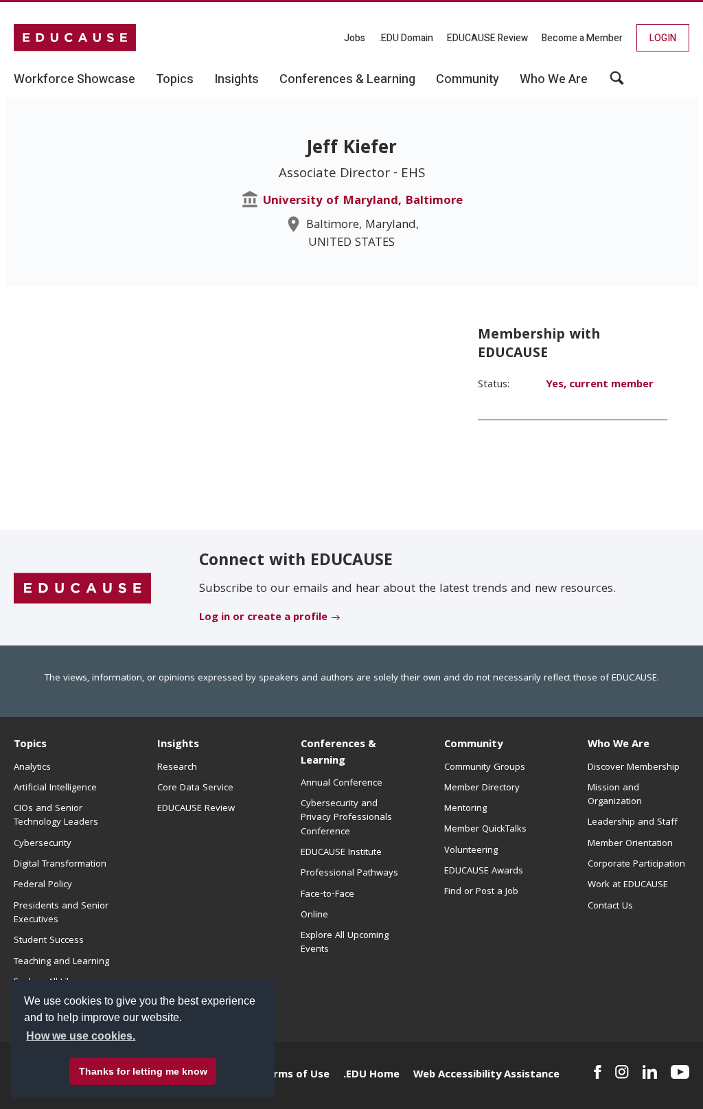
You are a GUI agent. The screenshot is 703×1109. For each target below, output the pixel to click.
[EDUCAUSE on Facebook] (597, 1072)
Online (314, 915)
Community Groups (484, 767)
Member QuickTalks (485, 829)
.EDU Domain (406, 38)
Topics (30, 745)
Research (177, 767)
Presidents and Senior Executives (61, 913)
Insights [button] (236, 80)
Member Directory (482, 788)
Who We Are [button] (554, 80)
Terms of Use (295, 1075)
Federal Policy (43, 885)
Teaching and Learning (61, 962)
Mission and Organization (615, 795)
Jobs (354, 38)
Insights (178, 745)
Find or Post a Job (481, 892)
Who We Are (618, 745)
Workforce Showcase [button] (74, 80)
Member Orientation (630, 843)
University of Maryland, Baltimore (363, 201)
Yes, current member (600, 385)
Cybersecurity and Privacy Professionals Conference (346, 818)
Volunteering (471, 850)
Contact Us (610, 906)
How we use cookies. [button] (80, 1036)
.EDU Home (371, 1075)
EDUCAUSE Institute (341, 852)
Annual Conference (341, 783)
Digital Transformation (60, 864)
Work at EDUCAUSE (628, 885)
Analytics (32, 767)
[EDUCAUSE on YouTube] (680, 1072)
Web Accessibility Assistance (486, 1075)
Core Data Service (195, 788)
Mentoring (465, 808)
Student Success (49, 940)
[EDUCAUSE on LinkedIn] (650, 1072)
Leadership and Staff (633, 822)
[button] (616, 83)
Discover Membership (634, 767)
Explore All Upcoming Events (345, 942)
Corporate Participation (636, 864)
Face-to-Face (327, 894)
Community (473, 745)
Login (662, 38)
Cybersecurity (42, 843)
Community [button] (467, 80)
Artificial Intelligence (55, 788)
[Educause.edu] (82, 588)
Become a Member (582, 38)
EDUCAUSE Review (487, 38)
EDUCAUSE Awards (483, 871)
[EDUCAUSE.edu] (75, 38)
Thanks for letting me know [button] (143, 1071)
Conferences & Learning (338, 753)
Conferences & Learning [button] (347, 80)
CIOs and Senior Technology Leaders (56, 815)
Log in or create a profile (263, 618)
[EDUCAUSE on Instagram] (622, 1072)
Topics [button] (175, 80)
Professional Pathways (349, 873)
